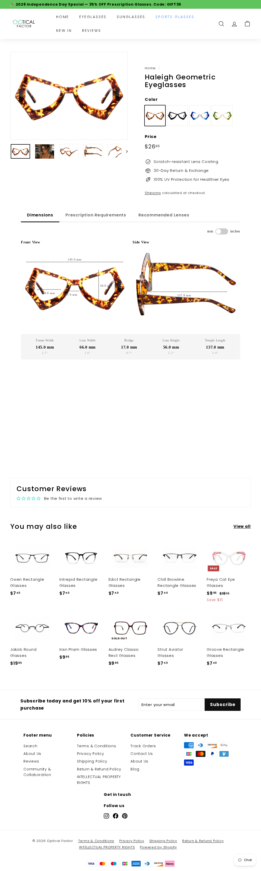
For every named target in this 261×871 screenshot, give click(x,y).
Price (150, 137)
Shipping (153, 193)
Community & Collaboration (37, 772)
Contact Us (141, 753)
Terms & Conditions (96, 746)
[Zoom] (68, 96)
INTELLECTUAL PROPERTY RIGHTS (99, 779)
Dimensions (40, 215)
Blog (134, 769)
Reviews (91, 30)
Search (30, 746)
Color (151, 99)
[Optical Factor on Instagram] (106, 816)
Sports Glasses (174, 16)
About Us (32, 753)
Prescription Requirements (96, 215)
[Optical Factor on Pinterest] (124, 816)
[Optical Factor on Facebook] (115, 816)
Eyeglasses (93, 16)
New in (64, 30)
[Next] (124, 151)
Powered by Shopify (158, 847)
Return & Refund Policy (99, 769)
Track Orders (143, 746)
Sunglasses (131, 16)
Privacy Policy (90, 753)
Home (62, 16)
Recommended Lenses (163, 215)
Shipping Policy (92, 761)
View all (242, 526)
